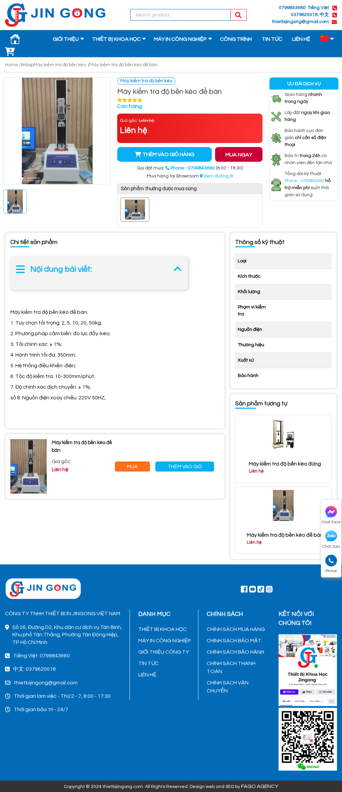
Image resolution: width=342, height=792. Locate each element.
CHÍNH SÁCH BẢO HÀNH (235, 652)
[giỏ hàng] (10, 52)
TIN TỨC (272, 39)
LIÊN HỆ (301, 39)
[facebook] (308, 669)
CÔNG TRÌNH (236, 39)
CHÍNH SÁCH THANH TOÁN (231, 667)
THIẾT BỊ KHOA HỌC (116, 39)
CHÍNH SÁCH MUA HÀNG (236, 629)
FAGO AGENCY (259, 786)
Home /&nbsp (19, 64)
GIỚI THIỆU (66, 39)
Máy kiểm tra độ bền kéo (60, 64)
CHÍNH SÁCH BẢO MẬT (234, 640)
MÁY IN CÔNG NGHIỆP (180, 39)
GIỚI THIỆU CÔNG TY (163, 652)
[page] (244, 589)
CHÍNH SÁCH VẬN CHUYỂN (227, 686)
